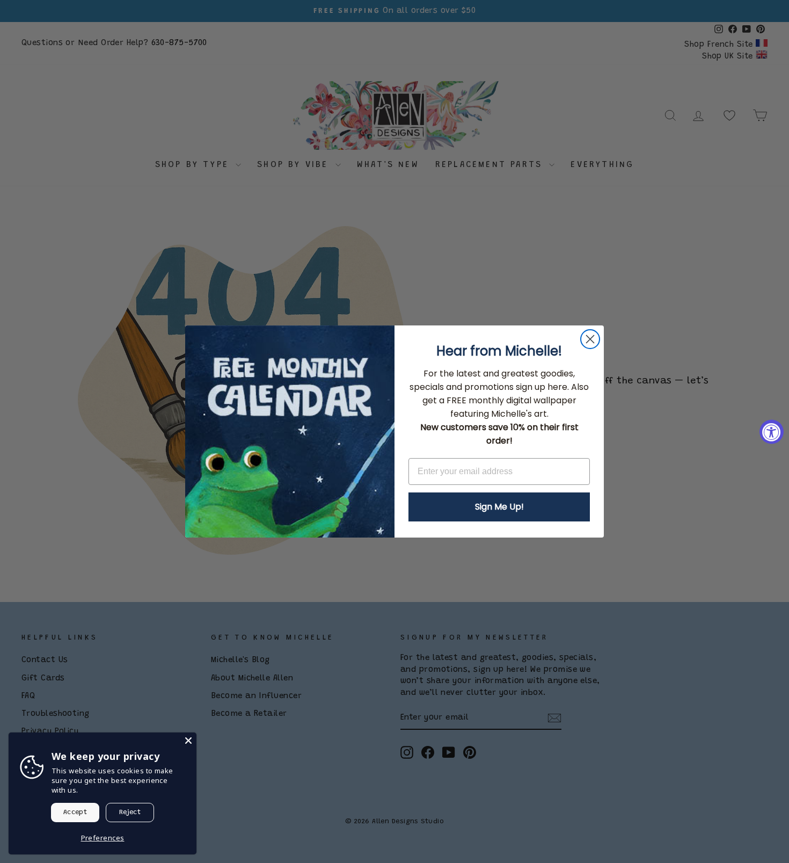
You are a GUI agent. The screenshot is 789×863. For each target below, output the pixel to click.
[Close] (188, 740)
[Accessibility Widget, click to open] (771, 431)
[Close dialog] (590, 339)
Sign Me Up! (499, 507)
